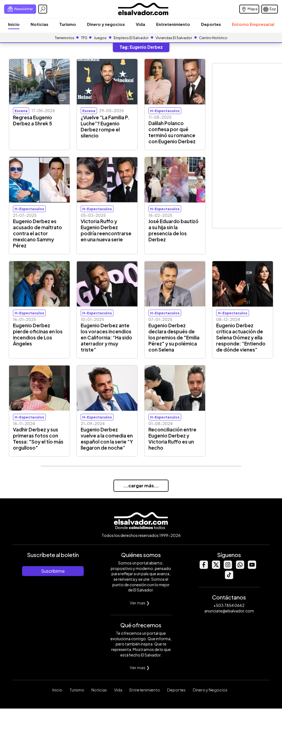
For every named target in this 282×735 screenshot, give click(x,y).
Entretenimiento (173, 24)
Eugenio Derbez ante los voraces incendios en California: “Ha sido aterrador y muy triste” (106, 337)
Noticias (39, 24)
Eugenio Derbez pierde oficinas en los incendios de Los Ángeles (38, 334)
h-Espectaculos (165, 111)
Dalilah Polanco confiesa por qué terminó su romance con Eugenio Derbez (172, 132)
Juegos (100, 38)
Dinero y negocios (106, 24)
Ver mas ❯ (140, 602)
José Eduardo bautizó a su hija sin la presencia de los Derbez (173, 230)
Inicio (14, 24)
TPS (84, 38)
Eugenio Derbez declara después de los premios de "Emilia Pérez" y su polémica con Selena (173, 337)
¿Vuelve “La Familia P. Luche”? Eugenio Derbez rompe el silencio (105, 126)
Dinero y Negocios (210, 689)
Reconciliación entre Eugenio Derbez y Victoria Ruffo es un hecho (172, 438)
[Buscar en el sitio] (42, 9)
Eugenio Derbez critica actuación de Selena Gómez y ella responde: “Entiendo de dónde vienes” (240, 337)
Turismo (67, 24)
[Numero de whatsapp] (239, 567)
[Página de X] (215, 567)
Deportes (211, 24)
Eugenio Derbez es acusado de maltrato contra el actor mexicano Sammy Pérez (37, 233)
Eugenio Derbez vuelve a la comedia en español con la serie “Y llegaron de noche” (107, 438)
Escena (21, 111)
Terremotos (64, 38)
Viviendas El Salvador (174, 38)
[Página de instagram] (227, 567)
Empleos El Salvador (131, 38)
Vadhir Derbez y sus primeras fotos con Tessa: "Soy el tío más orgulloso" (38, 438)
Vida (140, 24)
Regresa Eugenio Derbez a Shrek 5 (32, 120)
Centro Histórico (213, 38)
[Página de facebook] (203, 567)
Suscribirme (53, 571)
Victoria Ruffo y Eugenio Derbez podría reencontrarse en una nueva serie (106, 230)
